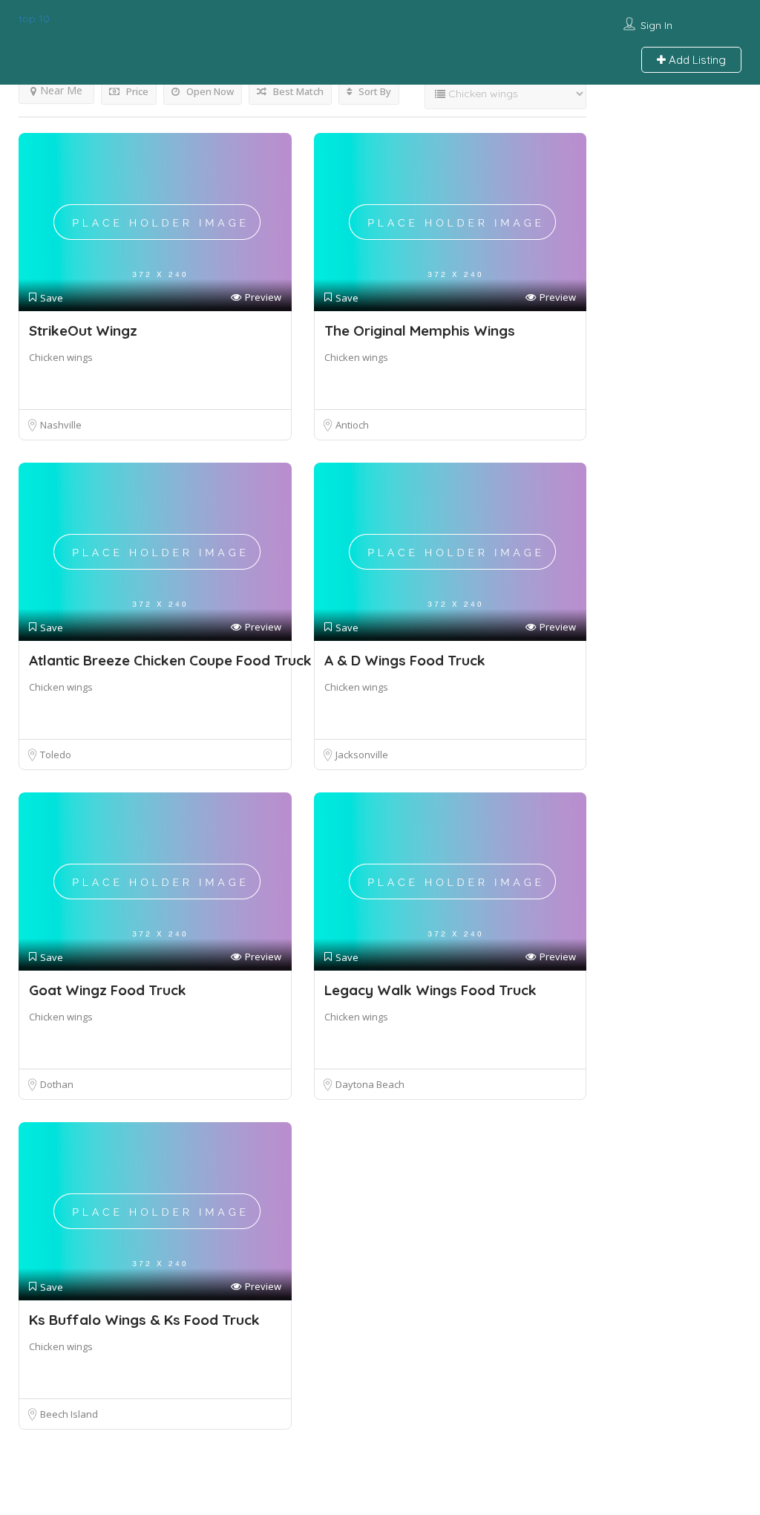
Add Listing (696, 60)
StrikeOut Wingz (83, 330)
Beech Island (69, 1414)
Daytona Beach (369, 1084)
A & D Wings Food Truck (404, 660)
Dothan (56, 1084)
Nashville (61, 424)
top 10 (34, 18)
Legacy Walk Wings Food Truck (430, 990)
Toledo (55, 754)
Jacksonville (361, 754)
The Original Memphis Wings (419, 330)
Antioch (352, 424)
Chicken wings (61, 357)
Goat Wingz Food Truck (107, 990)
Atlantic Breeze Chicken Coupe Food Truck (170, 660)
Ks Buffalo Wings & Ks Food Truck (144, 1320)
